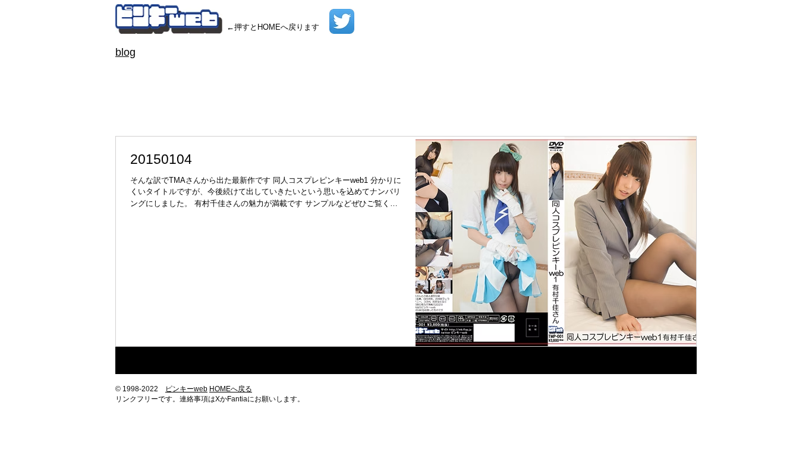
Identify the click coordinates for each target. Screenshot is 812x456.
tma (281, 73)
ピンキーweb (186, 389)
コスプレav (217, 92)
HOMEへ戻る (230, 389)
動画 (164, 111)
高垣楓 (515, 111)
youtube (310, 73)
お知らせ (349, 73)
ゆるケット (475, 73)
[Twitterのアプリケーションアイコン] (341, 21)
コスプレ (172, 92)
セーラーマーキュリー (369, 92)
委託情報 (196, 111)
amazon (130, 73)
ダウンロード (443, 92)
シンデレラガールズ (283, 92)
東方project (362, 111)
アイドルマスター (536, 73)
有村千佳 (277, 111)
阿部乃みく (475, 111)
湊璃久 (403, 111)
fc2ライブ (220, 73)
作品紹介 (132, 111)
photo (256, 73)
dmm (185, 73)
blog (125, 52)
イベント (132, 92)
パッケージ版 (500, 92)
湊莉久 (435, 111)
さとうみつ (394, 73)
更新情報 (236, 111)
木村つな (317, 111)
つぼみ (434, 73)
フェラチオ (553, 92)
